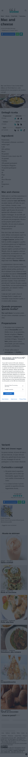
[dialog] (14, 378)
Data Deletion (5, 399)
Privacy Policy (22, 399)
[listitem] (14, 386)
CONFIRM (9, 393)
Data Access (14, 399)
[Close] (24, 358)
